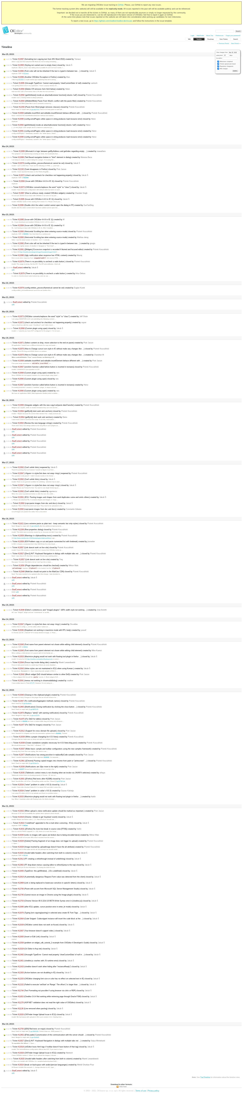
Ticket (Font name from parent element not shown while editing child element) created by (54, 650)
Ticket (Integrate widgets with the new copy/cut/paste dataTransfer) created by (52, 405)
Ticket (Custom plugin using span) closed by (34, 328)
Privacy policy (153, 1091)
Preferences (219, 35)
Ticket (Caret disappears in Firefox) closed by (36, 169)
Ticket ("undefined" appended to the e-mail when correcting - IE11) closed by (47, 823)
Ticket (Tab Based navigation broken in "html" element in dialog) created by (49, 157)
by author (219, 58)
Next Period (235, 43)
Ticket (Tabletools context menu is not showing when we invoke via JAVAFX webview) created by (55, 773)
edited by (22, 267)
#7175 (32, 683)
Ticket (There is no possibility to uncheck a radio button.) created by (45, 273)
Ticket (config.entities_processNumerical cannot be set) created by (45, 288)
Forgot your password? (233, 35)
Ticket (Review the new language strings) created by (42, 423)
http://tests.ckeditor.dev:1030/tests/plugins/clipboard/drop (32, 538)
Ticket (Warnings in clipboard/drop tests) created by (41, 536)
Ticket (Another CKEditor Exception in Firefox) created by (38, 77)
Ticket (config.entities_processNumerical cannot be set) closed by (43, 163)
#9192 (25, 825)
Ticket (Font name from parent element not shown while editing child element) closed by (56, 644)
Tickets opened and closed (227, 64)
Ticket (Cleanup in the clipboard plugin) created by (41, 695)
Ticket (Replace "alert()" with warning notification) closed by (45, 713)
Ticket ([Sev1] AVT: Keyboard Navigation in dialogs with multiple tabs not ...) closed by (56, 553)
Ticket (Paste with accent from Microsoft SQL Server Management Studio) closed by (50, 889)
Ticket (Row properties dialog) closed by (37, 529)
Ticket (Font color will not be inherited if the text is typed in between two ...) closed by (51, 71)
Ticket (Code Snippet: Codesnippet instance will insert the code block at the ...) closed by (52, 919)
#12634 (26, 73)
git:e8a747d (35, 109)
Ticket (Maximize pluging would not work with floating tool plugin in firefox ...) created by (50, 797)
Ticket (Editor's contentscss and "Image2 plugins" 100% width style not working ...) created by (56, 610)
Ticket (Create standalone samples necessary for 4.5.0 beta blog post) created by (54, 743)
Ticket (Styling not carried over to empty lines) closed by (39, 65)
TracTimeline (205, 1077)
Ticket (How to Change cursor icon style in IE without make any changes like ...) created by (55, 355)
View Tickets (224, 39)
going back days (224, 55)
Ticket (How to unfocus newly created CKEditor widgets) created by (46, 193)
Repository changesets (226, 66)
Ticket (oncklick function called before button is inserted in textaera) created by (47, 385)
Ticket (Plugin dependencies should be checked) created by (42, 565)
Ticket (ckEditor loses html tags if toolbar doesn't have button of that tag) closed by (50, 1047)
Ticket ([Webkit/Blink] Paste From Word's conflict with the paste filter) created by (54, 101)
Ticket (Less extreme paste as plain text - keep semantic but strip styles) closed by (54, 523)
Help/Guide (200, 35)
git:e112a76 (35, 715)
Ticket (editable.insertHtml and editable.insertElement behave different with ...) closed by (56, 113)
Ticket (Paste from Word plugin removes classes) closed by (45, 107)
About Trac (209, 35)
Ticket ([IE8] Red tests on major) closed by (38, 1029)
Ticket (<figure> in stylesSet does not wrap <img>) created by (42, 624)
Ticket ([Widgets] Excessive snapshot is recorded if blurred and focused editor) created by (57, 249)
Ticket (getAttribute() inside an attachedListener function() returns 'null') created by (48, 125)
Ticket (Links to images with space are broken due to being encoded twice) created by (52, 835)
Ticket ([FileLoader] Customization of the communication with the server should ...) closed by (58, 1035)
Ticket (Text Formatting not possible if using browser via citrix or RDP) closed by (49, 991)
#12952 (58, 733)
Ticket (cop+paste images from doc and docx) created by (43, 509)
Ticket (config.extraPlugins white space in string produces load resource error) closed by (51, 119)
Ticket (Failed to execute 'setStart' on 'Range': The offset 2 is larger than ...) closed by (51, 984)
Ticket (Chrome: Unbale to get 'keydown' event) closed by (39, 817)
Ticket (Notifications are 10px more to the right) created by (41, 767)
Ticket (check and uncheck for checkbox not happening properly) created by (46, 322)
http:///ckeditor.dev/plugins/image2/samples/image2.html (38, 252)
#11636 (24, 721)
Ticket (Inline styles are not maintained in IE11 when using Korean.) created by (48, 668)
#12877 (21, 769)
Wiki (189, 39)
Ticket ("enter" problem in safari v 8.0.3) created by (40, 791)
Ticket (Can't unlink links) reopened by (31, 467)
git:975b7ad (61, 781)
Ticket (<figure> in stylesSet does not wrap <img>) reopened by (46, 473)
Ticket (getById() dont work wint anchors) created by (36, 417)
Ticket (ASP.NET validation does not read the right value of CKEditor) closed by (48, 1002)
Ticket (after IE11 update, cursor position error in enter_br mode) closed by (46, 907)
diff (13, 270)
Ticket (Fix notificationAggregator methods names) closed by (45, 701)
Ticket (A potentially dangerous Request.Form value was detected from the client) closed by (53, 877)
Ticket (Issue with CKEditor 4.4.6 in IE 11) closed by (42, 181)
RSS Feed (122, 1086)
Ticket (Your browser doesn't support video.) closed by (38, 931)
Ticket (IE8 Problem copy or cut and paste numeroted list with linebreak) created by (50, 541)
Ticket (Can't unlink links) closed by (30, 479)
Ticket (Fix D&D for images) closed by (33, 725)
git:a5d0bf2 (35, 1037)
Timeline (199, 39)
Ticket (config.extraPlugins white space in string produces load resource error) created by (51, 131)
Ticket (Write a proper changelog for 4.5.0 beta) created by (45, 737)
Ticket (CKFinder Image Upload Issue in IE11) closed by (39, 1014)
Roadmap (210, 39)
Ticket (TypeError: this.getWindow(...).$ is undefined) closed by (41, 871)
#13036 (46, 757)
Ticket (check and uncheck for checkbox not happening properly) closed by (47, 175)
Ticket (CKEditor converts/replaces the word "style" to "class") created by (47, 316)
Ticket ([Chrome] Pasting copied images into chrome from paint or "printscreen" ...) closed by (59, 761)
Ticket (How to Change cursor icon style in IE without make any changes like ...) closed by (57, 349)
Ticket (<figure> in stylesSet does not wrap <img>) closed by (41, 485)
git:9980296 (35, 1031)
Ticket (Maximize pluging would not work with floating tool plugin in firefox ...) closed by (51, 656)
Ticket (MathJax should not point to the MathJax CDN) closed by (47, 571)
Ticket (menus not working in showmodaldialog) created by (39, 680)
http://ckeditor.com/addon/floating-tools (39, 659)
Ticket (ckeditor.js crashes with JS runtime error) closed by (40, 961)
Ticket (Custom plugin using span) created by (32, 373)
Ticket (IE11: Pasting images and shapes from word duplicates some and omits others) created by (56, 497)
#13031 (26, 234)
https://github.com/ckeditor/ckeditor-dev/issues (113, 21)
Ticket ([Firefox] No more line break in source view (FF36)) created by (43, 829)
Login (192, 35)
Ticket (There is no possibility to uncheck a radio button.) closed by (48, 261)
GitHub (120, 5)
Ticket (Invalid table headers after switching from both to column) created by (52, 1059)
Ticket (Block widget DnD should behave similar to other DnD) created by (47, 674)
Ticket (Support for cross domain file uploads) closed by (41, 731)
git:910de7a (35, 763)
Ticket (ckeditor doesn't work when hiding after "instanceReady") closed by (46, 966)
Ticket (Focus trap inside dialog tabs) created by (40, 662)
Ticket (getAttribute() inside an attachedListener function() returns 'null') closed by (54, 95)
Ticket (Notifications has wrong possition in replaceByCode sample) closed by (49, 755)
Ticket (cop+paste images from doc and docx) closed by (39, 503)
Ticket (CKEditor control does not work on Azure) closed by (40, 925)
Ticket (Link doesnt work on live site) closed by (39, 547)
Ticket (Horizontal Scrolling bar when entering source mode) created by (47, 237)
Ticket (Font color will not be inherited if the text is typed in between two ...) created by (50, 243)
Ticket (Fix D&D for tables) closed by (33, 719)
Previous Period (224, 43)
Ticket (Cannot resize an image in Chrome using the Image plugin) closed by (47, 895)
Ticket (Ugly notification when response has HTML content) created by (44, 255)
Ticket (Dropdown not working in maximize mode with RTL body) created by (46, 630)
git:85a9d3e (28, 703)
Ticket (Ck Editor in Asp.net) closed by (32, 949)
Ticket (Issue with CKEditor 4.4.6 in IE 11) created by (35, 219)
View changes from (222, 52)
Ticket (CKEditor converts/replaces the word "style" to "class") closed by (46, 187)
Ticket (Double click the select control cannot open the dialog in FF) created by (50, 205)
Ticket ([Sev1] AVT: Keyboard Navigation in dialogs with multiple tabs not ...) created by (55, 1041)
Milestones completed (226, 61)
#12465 (26, 177)
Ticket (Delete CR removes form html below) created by (38, 89)
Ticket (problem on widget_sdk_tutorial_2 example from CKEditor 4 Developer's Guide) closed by (55, 943)
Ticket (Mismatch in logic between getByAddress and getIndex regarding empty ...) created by (56, 151)
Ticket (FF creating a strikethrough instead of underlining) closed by (43, 859)
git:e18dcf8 (35, 526)
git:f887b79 (34, 709)
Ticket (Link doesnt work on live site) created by (34, 559)
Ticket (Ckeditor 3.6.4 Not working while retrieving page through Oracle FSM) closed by (51, 996)
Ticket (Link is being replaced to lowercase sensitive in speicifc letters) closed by (49, 883)
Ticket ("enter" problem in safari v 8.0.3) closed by (36, 785)
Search (235, 39)
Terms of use (140, 1091)
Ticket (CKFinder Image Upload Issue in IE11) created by (39, 1053)
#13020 (21, 79)
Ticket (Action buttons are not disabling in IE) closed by (38, 973)
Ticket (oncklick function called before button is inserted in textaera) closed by (52, 367)
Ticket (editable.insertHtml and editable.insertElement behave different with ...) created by (54, 361)
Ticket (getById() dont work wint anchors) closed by (41, 411)
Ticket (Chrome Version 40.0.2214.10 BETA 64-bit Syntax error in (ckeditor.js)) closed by (52, 901)
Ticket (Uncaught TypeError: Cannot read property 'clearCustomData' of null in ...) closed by (53, 955)
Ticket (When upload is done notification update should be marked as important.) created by (55, 811)
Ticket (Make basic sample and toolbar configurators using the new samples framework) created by (61, 749)
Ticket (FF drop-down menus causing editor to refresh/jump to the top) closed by (48, 865)
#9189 (25, 855)
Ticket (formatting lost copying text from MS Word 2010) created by (43, 59)
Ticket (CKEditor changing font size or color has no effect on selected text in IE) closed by (53, 979)
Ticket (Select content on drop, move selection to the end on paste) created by (49, 343)
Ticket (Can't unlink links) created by (31, 491)
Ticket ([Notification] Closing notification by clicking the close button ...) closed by (54, 707)
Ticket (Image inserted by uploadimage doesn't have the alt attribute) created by (53, 847)
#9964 (25, 647)
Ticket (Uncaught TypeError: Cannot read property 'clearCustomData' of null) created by (51, 83)
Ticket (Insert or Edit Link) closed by (31, 937)
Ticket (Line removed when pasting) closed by (34, 1008)
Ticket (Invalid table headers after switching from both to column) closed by (46, 853)
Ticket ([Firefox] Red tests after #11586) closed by (38, 779)
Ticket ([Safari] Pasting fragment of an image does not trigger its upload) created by (54, 841)
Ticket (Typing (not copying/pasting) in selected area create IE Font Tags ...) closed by (51, 913)
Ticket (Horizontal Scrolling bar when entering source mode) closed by (49, 231)
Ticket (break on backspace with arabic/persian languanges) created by (50, 1065)
